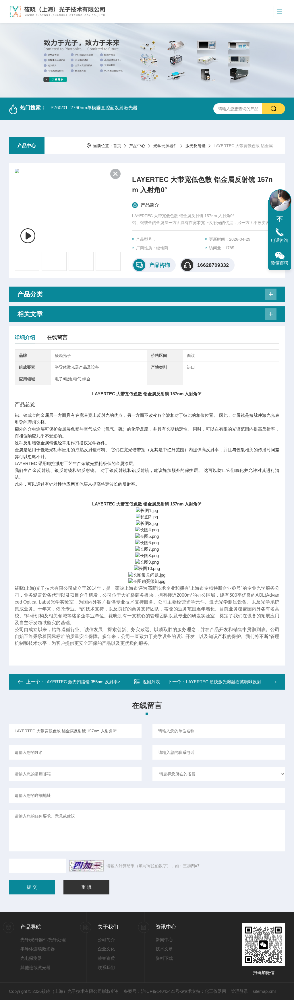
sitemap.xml (264, 991)
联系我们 (106, 967)
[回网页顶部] (280, 219)
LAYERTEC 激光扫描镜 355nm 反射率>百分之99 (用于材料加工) (106, 681)
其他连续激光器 (35, 967)
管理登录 (239, 991)
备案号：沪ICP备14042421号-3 (153, 991)
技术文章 (164, 948)
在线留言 (57, 337)
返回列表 (151, 681)
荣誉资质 (106, 958)
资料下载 (164, 958)
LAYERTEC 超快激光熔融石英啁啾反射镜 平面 (230, 681)
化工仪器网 (215, 991)
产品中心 (27, 145)
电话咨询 (279, 240)
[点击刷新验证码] (86, 865)
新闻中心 (164, 939)
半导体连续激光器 (37, 948)
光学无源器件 (165, 145)
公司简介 (106, 939)
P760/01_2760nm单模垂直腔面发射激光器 (94, 107)
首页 (117, 145)
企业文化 (106, 948)
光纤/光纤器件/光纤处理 (43, 939)
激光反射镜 (195, 145)
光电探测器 (31, 958)
